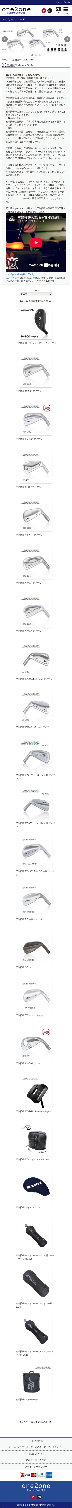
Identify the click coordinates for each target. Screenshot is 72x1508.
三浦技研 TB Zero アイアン (29, 535)
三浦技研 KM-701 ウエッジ (29, 1063)
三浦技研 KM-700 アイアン (29, 439)
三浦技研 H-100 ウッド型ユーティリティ (36, 343)
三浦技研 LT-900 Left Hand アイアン (34, 727)
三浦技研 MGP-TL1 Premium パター (34, 1111)
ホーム (5, 59)
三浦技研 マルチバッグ (27, 1399)
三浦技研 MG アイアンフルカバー (32, 1159)
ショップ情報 (36, 1440)
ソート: (36, 290)
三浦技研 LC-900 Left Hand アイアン (34, 679)
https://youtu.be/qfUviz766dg (20, 274)
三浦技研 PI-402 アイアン (28, 487)
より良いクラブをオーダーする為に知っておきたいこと (36, 1447)
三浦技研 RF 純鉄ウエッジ (29, 919)
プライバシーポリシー (36, 1466)
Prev (5, 39)
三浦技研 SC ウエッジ (27, 967)
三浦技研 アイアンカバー (28, 1207)
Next (67, 39)
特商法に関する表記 (36, 1460)
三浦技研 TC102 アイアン (28, 631)
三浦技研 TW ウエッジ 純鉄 (29, 1015)
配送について (36, 1453)
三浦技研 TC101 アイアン (28, 583)
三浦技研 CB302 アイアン (29, 391)
